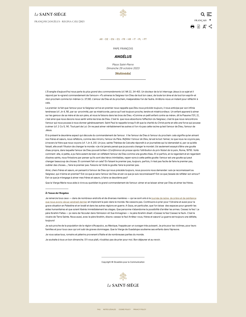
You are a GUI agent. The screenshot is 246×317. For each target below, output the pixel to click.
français (200, 21)
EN (112, 39)
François (41, 21)
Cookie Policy (125, 309)
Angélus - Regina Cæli (63, 21)
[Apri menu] (209, 14)
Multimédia (123, 73)
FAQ (98, 309)
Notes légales (109, 309)
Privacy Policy (139, 309)
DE (106, 39)
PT (145, 39)
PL (139, 39)
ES (118, 39)
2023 (82, 21)
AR (101, 39)
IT (135, 39)
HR (129, 39)
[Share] (211, 26)
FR (123, 39)
